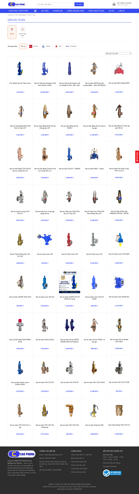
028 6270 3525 (50, 458)
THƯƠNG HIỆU (58, 11)
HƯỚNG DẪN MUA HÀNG (75, 11)
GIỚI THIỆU (45, 11)
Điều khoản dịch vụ (77, 458)
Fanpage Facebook (109, 466)
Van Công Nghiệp (20, 15)
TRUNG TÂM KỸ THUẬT (96, 11)
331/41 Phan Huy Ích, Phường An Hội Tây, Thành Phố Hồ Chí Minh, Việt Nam (53, 464)
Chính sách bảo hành (78, 472)
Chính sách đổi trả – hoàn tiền (81, 455)
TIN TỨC (111, 11)
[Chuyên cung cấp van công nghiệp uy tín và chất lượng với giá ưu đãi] (17, 4)
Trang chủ (11, 15)
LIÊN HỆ (121, 11)
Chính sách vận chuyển (79, 468)
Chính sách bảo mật (78, 465)
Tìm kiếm (79, 4)
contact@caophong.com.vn (53, 455)
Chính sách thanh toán (79, 461)
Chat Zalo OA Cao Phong (111, 463)
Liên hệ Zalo (128, 461)
